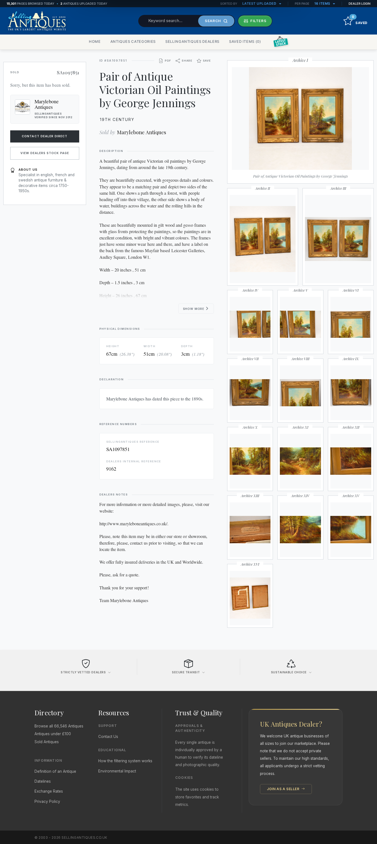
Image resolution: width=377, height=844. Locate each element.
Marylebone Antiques (141, 132)
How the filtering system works (125, 761)
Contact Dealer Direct (44, 136)
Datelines (42, 781)
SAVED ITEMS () (245, 41)
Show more (194, 309)
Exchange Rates (48, 791)
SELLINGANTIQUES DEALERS (192, 41)
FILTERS (258, 21)
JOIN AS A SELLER (283, 789)
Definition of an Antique (55, 771)
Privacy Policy (47, 801)
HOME (95, 41)
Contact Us (108, 736)
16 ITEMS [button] (322, 3)
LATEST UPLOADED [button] (259, 3)
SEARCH (213, 21)
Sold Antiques (46, 742)
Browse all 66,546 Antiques (58, 726)
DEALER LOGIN (359, 4)
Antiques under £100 (52, 734)
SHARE (187, 60)
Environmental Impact (117, 771)
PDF (168, 60)
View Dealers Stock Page (44, 153)
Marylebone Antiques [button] (46, 104)
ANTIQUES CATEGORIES (133, 41)
